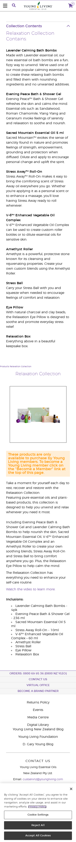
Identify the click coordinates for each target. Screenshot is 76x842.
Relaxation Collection (20, 367)
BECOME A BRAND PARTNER (38, 691)
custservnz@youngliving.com (43, 779)
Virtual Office (38, 685)
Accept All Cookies (38, 835)
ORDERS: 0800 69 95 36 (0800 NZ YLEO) (38, 673)
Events (38, 710)
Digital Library (38, 724)
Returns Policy (38, 702)
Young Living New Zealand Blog (38, 729)
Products (4, 367)
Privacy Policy (37, 806)
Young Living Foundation (38, 736)
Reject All (37, 825)
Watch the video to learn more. (30, 589)
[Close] (71, 788)
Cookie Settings (38, 815)
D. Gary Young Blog (38, 744)
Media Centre (38, 717)
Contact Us (38, 679)
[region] (38, 812)
